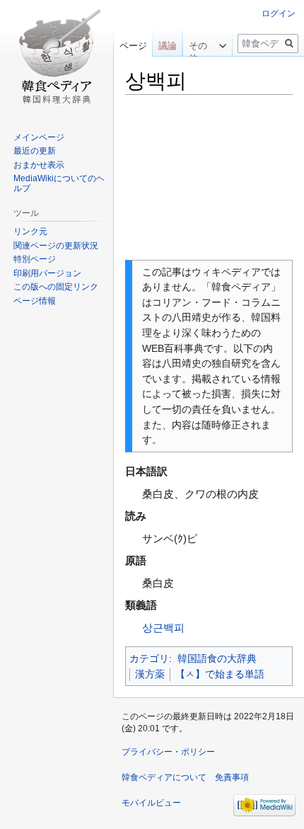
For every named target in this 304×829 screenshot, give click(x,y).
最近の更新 (34, 151)
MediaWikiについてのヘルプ (59, 183)
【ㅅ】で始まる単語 (219, 674)
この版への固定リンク (55, 287)
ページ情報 (34, 301)
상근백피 (163, 628)
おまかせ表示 (38, 165)
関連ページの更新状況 (55, 246)
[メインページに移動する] (56, 56)
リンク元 (30, 231)
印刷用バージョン (47, 273)
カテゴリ (149, 658)
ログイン (279, 13)
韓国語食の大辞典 (217, 658)
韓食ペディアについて (164, 777)
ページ (133, 45)
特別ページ (34, 259)
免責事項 (232, 777)
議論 (167, 45)
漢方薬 (150, 674)
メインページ (38, 137)
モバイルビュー (151, 803)
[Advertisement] (209, 177)
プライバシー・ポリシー (168, 752)
